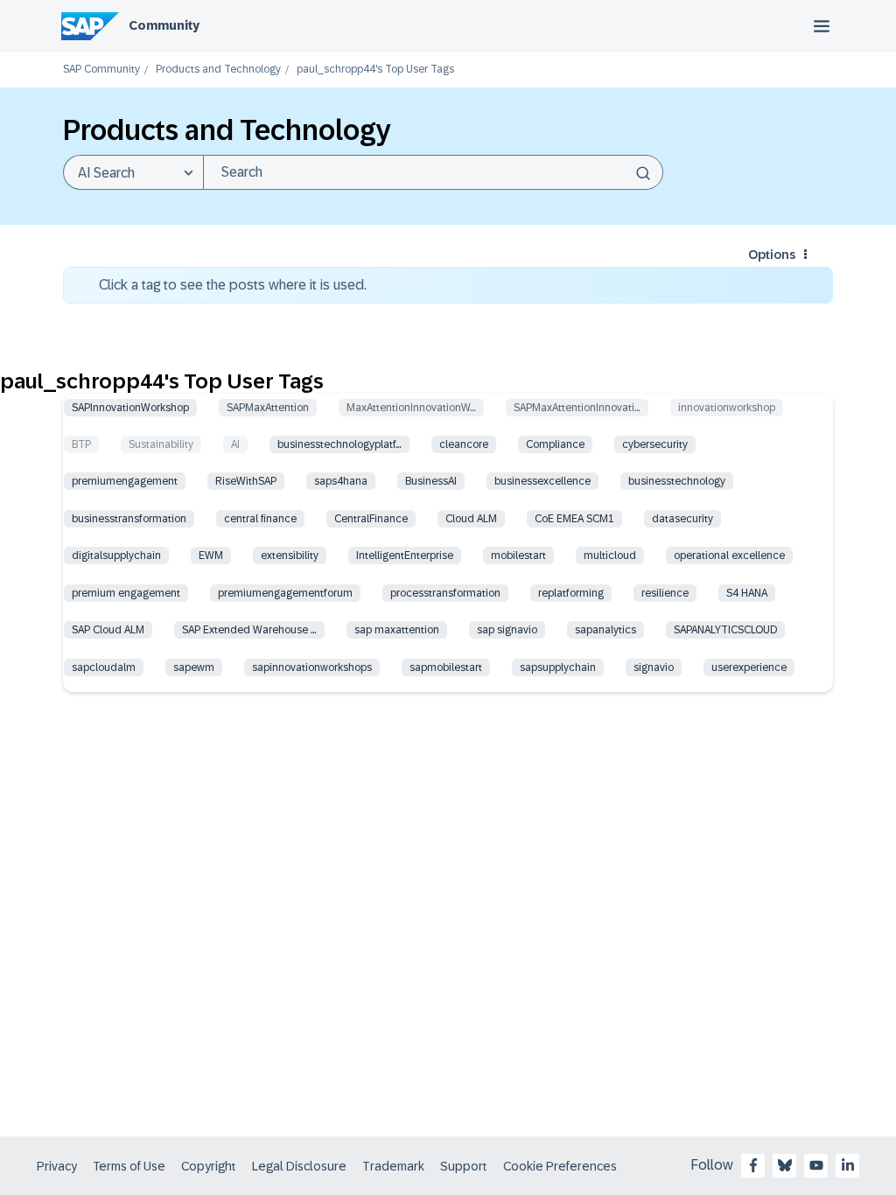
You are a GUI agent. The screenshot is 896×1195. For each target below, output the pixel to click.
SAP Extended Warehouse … (249, 630)
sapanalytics (605, 630)
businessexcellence (542, 481)
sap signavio (507, 630)
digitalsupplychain (116, 555)
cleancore (463, 444)
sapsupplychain (558, 667)
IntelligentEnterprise (404, 555)
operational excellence (729, 555)
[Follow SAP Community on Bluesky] (785, 1165)
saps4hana (341, 481)
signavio (654, 667)
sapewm (193, 667)
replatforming (571, 593)
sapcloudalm (104, 667)
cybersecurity (655, 444)
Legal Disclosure (299, 1166)
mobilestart (518, 555)
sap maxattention (396, 630)
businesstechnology (676, 481)
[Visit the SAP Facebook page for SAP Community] (753, 1165)
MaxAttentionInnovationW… (411, 408)
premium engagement (126, 593)
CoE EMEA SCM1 (574, 519)
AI (235, 444)
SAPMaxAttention (268, 408)
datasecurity (682, 519)
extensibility (289, 555)
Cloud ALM (471, 519)
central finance (260, 519)
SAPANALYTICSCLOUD (725, 630)
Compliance (555, 444)
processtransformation (445, 593)
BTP (81, 444)
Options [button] (771, 255)
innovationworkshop (726, 408)
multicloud (610, 555)
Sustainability (161, 444)
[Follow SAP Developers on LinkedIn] (848, 1165)
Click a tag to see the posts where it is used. (233, 284)
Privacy (57, 1166)
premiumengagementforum (285, 593)
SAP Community (101, 69)
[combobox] (433, 172)
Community (164, 25)
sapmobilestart (446, 667)
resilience (665, 593)
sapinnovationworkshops (312, 667)
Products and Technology (218, 69)
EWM (211, 555)
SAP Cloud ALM (108, 630)
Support (463, 1166)
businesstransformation (129, 519)
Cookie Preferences (560, 1166)
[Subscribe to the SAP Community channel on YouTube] (816, 1165)
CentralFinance (371, 519)
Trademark (393, 1166)
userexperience (749, 667)
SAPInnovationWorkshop (130, 408)
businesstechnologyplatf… (339, 444)
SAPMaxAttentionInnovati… (577, 408)
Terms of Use (129, 1166)
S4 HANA (746, 593)
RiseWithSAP (245, 481)
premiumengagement (125, 481)
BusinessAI (431, 481)
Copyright (208, 1166)
